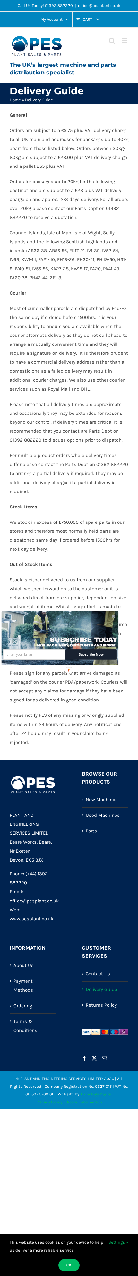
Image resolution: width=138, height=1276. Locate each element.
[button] (84, 639)
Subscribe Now (91, 654)
